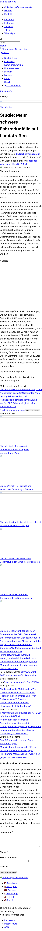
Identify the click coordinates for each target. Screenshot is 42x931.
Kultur (7, 78)
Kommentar (6, 832)
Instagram (9, 23)
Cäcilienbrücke (28, 675)
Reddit (15, 164)
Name (4, 852)
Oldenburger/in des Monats (18, 7)
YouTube (8, 26)
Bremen (8, 71)
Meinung (8, 75)
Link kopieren (35, 410)
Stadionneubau (13, 675)
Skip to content (8, 1)
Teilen (27, 410)
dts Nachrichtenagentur (27, 154)
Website (4, 866)
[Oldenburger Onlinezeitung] (14, 877)
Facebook (9, 19)
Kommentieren (17, 410)
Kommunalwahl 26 (13, 65)
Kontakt (8, 14)
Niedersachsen (11, 68)
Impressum (9, 920)
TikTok (7, 30)
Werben (8, 10)
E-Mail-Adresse (8, 857)
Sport (7, 82)
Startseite (5, 410)
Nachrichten (10, 58)
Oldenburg (9, 61)
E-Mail (24, 164)
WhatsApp (9, 33)
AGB (6, 927)
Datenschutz (10, 923)
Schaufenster (13, 85)
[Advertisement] (21, 286)
